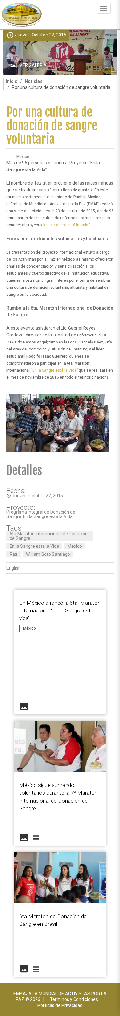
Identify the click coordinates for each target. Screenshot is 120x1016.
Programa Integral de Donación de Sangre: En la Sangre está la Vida (40, 514)
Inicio (12, 81)
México (75, 546)
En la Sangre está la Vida (34, 546)
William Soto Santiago (48, 554)
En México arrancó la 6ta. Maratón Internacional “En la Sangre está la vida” (59, 611)
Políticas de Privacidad (60, 1005)
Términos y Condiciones (74, 999)
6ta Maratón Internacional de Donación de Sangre (49, 536)
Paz (14, 554)
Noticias (34, 81)
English (13, 568)
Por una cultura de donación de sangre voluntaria (52, 125)
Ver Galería (33, 65)
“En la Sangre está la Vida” (66, 225)
